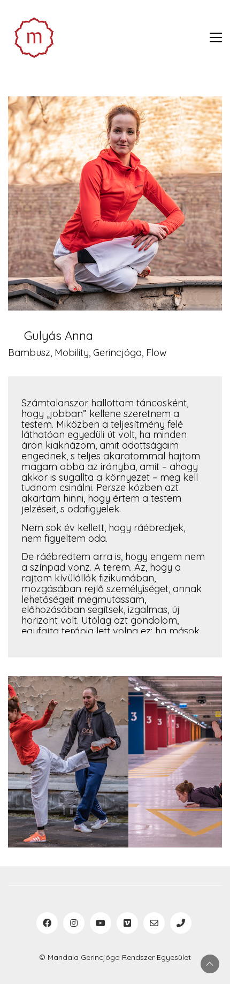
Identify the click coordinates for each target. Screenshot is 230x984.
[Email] (154, 923)
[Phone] (180, 923)
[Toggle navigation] (216, 37)
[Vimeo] (127, 923)
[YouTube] (100, 923)
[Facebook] (47, 923)
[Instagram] (74, 923)
